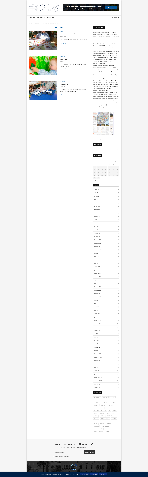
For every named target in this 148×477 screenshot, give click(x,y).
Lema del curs (97, 421)
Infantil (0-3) (41, 17)
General (96, 415)
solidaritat (113, 429)
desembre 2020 (98, 354)
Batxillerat (112, 397)
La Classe (107, 418)
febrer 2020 (97, 370)
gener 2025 (97, 236)
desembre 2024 (98, 240)
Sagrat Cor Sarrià (98, 429)
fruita (108, 413)
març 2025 (96, 229)
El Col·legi (96, 410)
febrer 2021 (97, 347)
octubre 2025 (97, 216)
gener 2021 (97, 350)
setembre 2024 (97, 250)
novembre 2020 (98, 357)
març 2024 (96, 263)
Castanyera (96, 402)
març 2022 (96, 310)
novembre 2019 (98, 380)
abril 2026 (96, 196)
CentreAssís (112, 402)
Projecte (102, 423)
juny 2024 (96, 253)
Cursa (95, 408)
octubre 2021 (97, 327)
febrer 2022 (97, 313)
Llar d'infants (106, 421)
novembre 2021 (98, 323)
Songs (95, 431)
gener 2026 (97, 206)
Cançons (104, 400)
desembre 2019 (98, 377)
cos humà (111, 405)
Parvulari (114, 421)
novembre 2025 (98, 213)
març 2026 (96, 199)
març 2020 (96, 367)
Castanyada (111, 400)
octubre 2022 (97, 293)
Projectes (109, 423)
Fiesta (95, 413)
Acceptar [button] (103, 474)
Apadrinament (97, 397)
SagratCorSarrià (105, 426)
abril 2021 (96, 340)
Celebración (104, 402)
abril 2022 (96, 307)
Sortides (101, 431)
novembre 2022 (98, 290)
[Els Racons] (43, 90)
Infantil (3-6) (50, 17)
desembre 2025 (98, 209)
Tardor (107, 431)
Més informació (85, 474)
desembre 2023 (98, 273)
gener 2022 (97, 317)
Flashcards (101, 413)
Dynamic (101, 408)
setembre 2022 (97, 297)
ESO (109, 410)
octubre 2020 (97, 360)
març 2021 (96, 343)
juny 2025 (96, 219)
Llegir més (62, 43)
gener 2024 (97, 270)
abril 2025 (96, 226)
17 (102, 172)
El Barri (107, 408)
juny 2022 (96, 300)
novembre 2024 (98, 243)
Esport (114, 410)
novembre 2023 (98, 276)
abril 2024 (96, 260)
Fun (113, 413)
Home (30, 23)
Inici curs (96, 418)
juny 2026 (96, 189)
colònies (96, 405)
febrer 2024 (97, 266)
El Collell (114, 408)
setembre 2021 (97, 330)
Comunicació (103, 405)
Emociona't (103, 410)
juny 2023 (96, 280)
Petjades (32, 17)
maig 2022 (96, 303)
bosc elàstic (96, 400)
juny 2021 (96, 333)
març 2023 (96, 283)
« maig (94, 180)
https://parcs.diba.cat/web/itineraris (101, 90)
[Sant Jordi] (43, 65)
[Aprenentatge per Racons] (43, 40)
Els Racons (64, 84)
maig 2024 (96, 256)
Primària (96, 423)
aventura (105, 397)
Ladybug (114, 418)
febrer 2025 (97, 233)
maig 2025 (96, 223)
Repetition (96, 426)
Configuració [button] (94, 474)
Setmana (106, 429)
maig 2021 (96, 337)
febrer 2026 (97, 203)
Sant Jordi (64, 59)
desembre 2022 (98, 286)
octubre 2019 (97, 384)
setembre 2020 (97, 364)
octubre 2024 (97, 246)
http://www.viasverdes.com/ (99, 63)
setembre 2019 (97, 387)
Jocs (102, 418)
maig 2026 (96, 193)
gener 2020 (97, 374)
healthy (102, 415)
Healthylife (109, 415)
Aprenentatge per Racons (69, 34)
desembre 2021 (98, 320)
